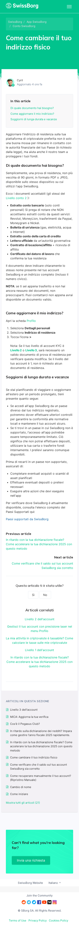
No (45, 595)
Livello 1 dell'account (39, 650)
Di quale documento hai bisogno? (32, 108)
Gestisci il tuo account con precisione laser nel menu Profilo (39, 629)
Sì (33, 595)
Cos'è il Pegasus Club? (25, 724)
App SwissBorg (36, 22)
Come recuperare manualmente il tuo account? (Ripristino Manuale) (40, 778)
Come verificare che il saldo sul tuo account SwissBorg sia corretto (38, 767)
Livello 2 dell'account (39, 619)
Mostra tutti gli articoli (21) (23, 802)
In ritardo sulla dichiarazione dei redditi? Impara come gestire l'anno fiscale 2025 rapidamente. (41, 733)
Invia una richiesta (31, 860)
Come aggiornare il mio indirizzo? (32, 113)
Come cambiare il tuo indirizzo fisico (33, 757)
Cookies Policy (58, 920)
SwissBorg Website (30, 883)
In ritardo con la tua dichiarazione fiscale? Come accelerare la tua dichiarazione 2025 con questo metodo (39, 544)
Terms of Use (17, 920)
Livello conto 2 (17, 198)
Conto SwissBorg (24, 26)
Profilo (31, 321)
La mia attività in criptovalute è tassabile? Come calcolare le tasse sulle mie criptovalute (39, 640)
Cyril (20, 80)
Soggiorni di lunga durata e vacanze (33, 119)
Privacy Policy (37, 920)
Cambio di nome (20, 787)
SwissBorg (15, 22)
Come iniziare (19, 794)
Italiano (54, 883)
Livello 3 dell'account (23, 709)
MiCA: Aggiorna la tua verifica (29, 717)
